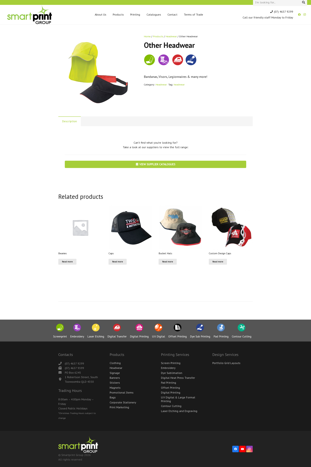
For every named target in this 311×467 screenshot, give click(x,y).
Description (69, 121)
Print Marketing (119, 407)
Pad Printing (168, 382)
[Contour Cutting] (241, 328)
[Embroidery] (77, 328)
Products (158, 36)
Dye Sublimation (171, 373)
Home (147, 36)
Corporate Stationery (123, 402)
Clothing (115, 363)
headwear (179, 84)
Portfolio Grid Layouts (226, 363)
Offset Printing (170, 387)
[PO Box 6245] (61, 372)
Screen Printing (170, 363)
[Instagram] (304, 14)
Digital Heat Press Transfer (178, 377)
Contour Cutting (171, 406)
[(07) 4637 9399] (61, 368)
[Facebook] (299, 14)
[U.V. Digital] (158, 328)
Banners (115, 377)
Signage (115, 373)
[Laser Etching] (95, 328)
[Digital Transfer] (117, 328)
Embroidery (168, 368)
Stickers (115, 382)
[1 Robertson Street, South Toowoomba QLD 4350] (61, 379)
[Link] (29, 14)
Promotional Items (121, 392)
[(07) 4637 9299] (61, 363)
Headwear (171, 36)
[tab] (69, 121)
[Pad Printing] (221, 328)
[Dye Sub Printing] (200, 328)
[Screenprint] (60, 328)
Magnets (115, 387)
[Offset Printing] (177, 328)
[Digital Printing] (139, 328)
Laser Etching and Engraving (179, 411)
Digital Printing (170, 392)
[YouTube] (242, 449)
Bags (113, 397)
